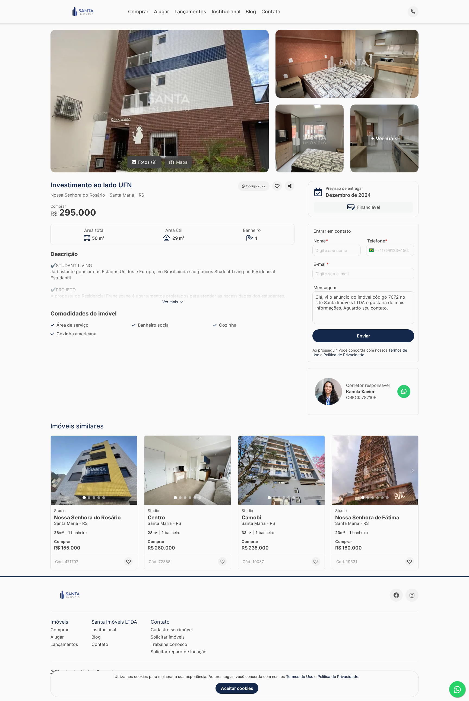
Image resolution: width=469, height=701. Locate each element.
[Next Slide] (131, 470)
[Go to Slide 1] (84, 497)
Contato (270, 11)
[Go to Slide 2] (89, 497)
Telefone (377, 241)
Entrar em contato (332, 231)
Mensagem (324, 287)
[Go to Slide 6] (199, 497)
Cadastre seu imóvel (172, 629)
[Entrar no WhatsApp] (403, 391)
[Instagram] (412, 595)
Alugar (161, 11)
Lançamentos (190, 11)
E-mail (321, 264)
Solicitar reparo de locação (179, 651)
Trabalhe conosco (169, 644)
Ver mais (170, 301)
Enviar (363, 336)
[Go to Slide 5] (103, 497)
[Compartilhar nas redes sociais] (289, 186)
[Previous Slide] (56, 470)
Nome (320, 241)
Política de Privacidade (344, 354)
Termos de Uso (299, 676)
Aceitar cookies (237, 688)
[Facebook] (396, 595)
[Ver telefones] (413, 11)
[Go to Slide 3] (94, 497)
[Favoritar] (277, 186)
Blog (251, 11)
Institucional (226, 11)
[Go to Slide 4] (98, 497)
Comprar (138, 11)
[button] (94, 470)
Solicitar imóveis (168, 637)
